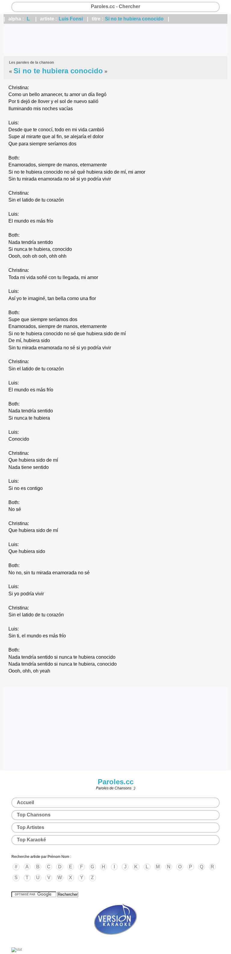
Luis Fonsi (71, 18)
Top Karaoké (31, 839)
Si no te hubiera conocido (134, 18)
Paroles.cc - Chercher (115, 6)
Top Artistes (30, 827)
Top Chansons (34, 814)
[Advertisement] (115, 40)
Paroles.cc (116, 782)
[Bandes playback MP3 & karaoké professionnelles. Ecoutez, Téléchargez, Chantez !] (115, 941)
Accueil (25, 802)
